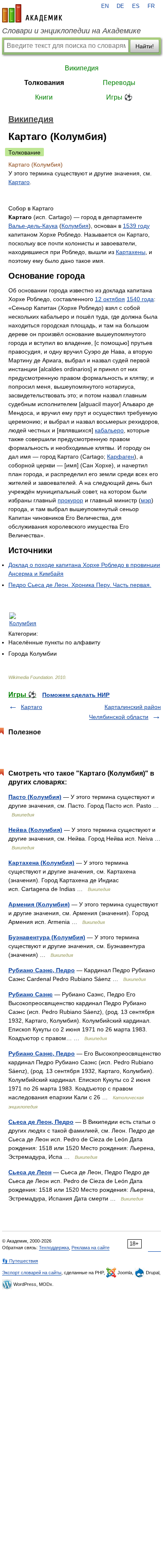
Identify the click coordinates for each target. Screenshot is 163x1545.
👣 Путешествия (20, 1260)
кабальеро (109, 430)
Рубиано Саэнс (30, 994)
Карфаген (120, 456)
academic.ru (32, 13)
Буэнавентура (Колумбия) (46, 937)
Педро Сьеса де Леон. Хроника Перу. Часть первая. (79, 585)
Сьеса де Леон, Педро (41, 1121)
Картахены (130, 252)
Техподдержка (54, 1247)
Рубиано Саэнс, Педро (41, 970)
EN (105, 6)
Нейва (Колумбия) (35, 829)
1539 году (136, 225)
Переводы (119, 82)
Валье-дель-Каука (33, 225)
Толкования (44, 82)
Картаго (19, 182)
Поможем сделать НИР (76, 694)
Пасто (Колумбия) (34, 797)
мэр (146, 500)
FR (151, 6)
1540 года (140, 299)
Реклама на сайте (90, 1247)
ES (136, 6)
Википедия (82, 68)
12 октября (110, 299)
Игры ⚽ (119, 97)
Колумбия (75, 225)
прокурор (70, 500)
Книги (44, 97)
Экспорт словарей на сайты (31, 1272)
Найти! (144, 46)
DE (120, 6)
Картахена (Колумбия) (41, 862)
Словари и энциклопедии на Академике (71, 31)
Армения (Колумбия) (39, 904)
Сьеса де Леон (29, 1172)
